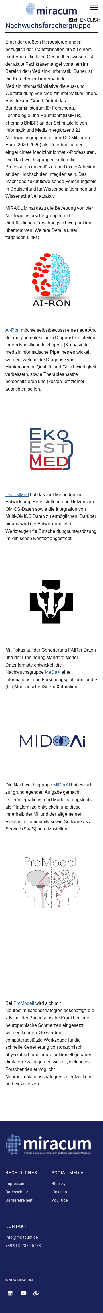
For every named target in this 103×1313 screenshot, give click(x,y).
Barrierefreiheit (19, 1200)
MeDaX (52, 672)
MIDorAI (61, 784)
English (90, 20)
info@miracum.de (21, 1237)
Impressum (15, 1183)
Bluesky (59, 1183)
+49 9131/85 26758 (23, 1245)
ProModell (23, 1003)
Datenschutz (16, 1191)
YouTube (60, 1200)
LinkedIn (59, 1191)
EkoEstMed (17, 494)
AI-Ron (12, 330)
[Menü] (92, 7)
